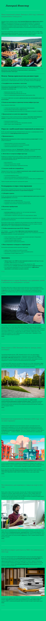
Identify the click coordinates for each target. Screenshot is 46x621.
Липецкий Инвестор (17, 5)
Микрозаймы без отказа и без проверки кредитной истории (14, 470)
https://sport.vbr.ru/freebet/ (35, 327)
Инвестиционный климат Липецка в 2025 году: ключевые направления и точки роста (22, 16)
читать (2, 336)
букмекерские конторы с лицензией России (19, 532)
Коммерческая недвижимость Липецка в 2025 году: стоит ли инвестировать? (22, 420)
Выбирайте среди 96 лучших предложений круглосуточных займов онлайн (23, 599)
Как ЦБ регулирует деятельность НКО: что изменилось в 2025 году (22, 551)
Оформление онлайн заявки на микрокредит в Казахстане (14, 224)
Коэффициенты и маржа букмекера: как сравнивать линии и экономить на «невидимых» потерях (23, 281)
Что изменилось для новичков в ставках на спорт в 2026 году (22, 486)
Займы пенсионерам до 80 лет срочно (9, 33)
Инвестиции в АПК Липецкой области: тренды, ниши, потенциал (21, 349)
